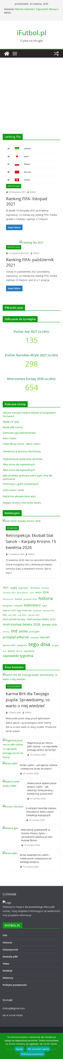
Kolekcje (7, 970)
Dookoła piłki (10, 956)
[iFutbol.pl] (7, 54)
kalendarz (32, 605)
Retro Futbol (9, 438)
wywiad (11, 651)
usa (4, 651)
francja (18, 599)
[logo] (7, 902)
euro (32, 592)
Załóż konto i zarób (13, 490)
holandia (18, 605)
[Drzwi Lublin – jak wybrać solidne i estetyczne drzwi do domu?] (10, 769)
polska (23, 631)
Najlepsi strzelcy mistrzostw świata (22, 502)
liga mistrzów (24, 610)
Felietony (8, 977)
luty (5, 614)
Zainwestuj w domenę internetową (22, 451)
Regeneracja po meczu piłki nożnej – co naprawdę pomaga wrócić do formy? (42, 746)
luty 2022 (12, 615)
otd (14, 631)
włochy (19, 651)
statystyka (35, 637)
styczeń (45, 637)
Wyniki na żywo (11, 421)
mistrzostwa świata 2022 (41, 619)
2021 (6, 587)
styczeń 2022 (9, 645)
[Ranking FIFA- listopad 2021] (31, 165)
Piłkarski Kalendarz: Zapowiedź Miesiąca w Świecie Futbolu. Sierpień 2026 (36, 11)
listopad (37, 610)
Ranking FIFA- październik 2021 (30, 262)
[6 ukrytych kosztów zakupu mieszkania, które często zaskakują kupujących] (13, 814)
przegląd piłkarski (16, 637)
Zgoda (19, 1049)
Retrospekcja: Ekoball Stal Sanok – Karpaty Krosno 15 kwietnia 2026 (31, 541)
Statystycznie (13, 186)
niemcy (6, 631)
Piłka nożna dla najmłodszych (19, 464)
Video (6, 963)
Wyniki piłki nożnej (13, 427)
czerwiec (45, 588)
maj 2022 (22, 615)
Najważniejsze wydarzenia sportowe (23, 458)
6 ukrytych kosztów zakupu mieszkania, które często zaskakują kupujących (41, 812)
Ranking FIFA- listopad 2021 (26, 201)
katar (44, 605)
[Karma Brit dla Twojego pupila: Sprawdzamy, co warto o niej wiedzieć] (31, 677)
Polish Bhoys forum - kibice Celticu (21, 443)
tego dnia (39, 644)
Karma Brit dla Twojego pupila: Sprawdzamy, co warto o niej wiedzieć (28, 699)
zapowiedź (29, 651)
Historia (7, 942)
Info (5, 935)
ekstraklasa (22, 592)
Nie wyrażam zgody (38, 1049)
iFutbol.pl (31, 32)
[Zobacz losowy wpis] (56, 54)
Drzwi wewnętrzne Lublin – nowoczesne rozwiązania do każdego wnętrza (35, 858)
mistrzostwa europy (14, 619)
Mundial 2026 (49, 624)
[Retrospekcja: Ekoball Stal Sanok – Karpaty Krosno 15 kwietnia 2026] (31, 521)
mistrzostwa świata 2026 (21, 624)
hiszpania (7, 605)
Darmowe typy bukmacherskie (19, 432)
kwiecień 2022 (9, 610)
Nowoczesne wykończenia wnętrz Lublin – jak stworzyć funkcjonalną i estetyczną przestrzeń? (41, 788)
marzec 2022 (33, 615)
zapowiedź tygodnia (18, 655)
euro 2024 (42, 592)
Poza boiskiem (13, 686)
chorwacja (35, 587)
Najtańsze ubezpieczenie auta (19, 496)
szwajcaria (22, 645)
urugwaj (55, 645)
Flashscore (8, 599)
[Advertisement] (31, 90)
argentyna (23, 587)
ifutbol (33, 192)
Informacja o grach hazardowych (21, 483)
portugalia (34, 631)
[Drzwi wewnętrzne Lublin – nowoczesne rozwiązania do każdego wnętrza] (10, 861)
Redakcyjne (12, 528)
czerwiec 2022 (9, 592)
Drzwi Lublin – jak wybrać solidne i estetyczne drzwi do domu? (38, 767)
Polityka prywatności (15, 984)
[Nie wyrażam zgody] (58, 1046)
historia (45, 598)
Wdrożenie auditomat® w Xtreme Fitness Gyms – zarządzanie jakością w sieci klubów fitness (37, 835)
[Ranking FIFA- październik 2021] (31, 242)
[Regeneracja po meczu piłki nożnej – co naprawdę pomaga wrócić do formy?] (14, 748)
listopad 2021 (48, 610)
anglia (13, 587)
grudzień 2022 (30, 599)
